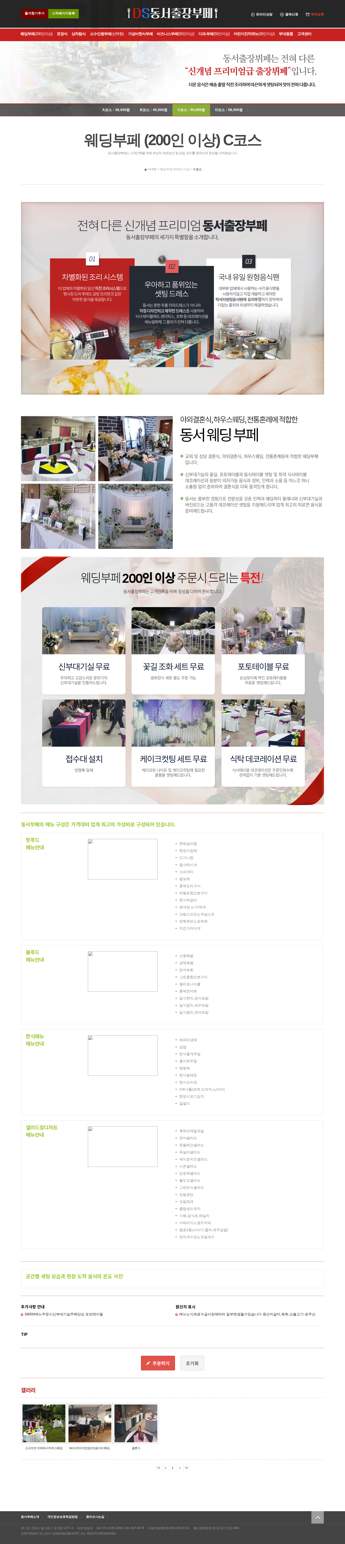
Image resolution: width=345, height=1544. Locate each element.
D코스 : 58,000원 (229, 110)
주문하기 (161, 1363)
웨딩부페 (36, 34)
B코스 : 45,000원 (153, 110)
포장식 (62, 34)
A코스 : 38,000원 (116, 110)
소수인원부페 (107, 34)
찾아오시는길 (95, 1516)
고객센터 (304, 34)
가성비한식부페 (140, 34)
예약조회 (317, 14)
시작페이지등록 (63, 13)
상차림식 (78, 34)
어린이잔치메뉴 (254, 34)
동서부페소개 (30, 1516)
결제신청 (291, 14)
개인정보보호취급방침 (62, 1516)
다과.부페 (214, 34)
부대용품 (286, 34)
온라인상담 (264, 14)
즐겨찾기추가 (34, 13)
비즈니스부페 (175, 34)
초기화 (192, 1363)
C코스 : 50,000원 (191, 110)
